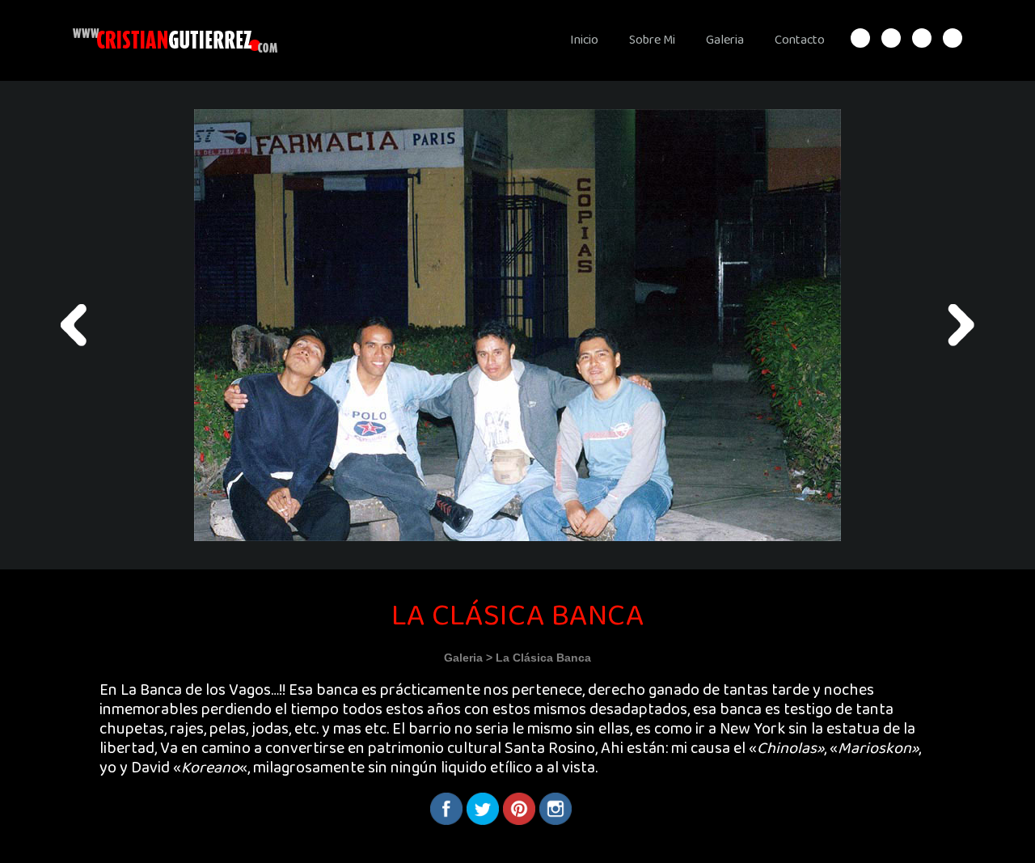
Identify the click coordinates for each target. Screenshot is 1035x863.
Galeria (725, 40)
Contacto (800, 40)
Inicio (584, 40)
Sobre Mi (652, 40)
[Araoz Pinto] (74, 325)
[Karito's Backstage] (961, 325)
